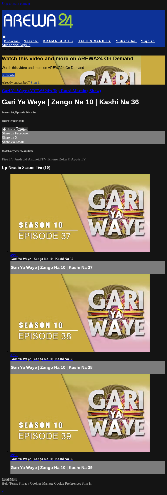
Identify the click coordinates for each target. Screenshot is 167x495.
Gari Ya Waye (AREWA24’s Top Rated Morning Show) (51, 90)
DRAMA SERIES (58, 41)
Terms (14, 483)
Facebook (9, 129)
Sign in (148, 41)
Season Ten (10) (36, 167)
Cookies (36, 483)
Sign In (25, 45)
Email (24, 129)
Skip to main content (16, 3)
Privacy (24, 483)
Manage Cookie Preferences (62, 483)
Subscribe (8, 75)
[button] (4, 37)
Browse (12, 41)
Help (5, 483)
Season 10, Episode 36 (15, 112)
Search (31, 41)
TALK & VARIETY (94, 41)
